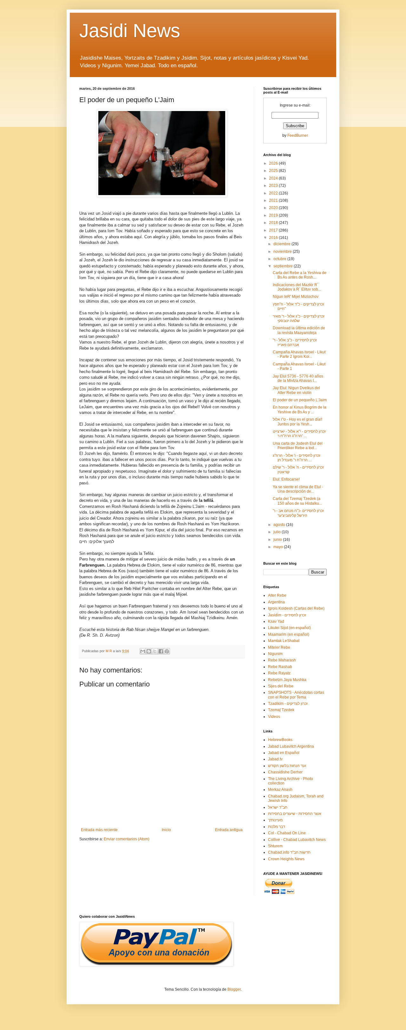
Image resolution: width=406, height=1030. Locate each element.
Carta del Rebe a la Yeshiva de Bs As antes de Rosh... (299, 275)
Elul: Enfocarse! (286, 479)
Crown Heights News (286, 859)
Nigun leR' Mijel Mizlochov (295, 296)
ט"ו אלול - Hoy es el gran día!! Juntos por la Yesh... (297, 421)
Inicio (166, 830)
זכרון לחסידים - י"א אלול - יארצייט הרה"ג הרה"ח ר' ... (299, 433)
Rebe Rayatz (279, 673)
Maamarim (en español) (288, 634)
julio (277, 532)
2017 (274, 230)
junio (278, 539)
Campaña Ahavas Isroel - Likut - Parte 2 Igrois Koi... (299, 354)
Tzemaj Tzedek (281, 710)
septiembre (283, 266)
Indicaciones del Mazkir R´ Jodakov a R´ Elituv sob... (297, 287)
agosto (279, 524)
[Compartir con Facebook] (161, 651)
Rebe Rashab (280, 667)
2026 (274, 163)
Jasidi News (129, 30)
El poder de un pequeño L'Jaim (300, 400)
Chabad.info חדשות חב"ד (289, 852)
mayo (278, 547)
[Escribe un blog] (149, 651)
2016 (274, 237)
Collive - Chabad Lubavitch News (297, 839)
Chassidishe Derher (285, 772)
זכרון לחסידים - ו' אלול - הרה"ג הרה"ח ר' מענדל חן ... (296, 457)
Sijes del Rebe (280, 686)
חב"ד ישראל (277, 807)
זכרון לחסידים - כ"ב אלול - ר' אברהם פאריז (295, 342)
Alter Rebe (277, 595)
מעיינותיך (275, 820)
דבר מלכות (276, 826)
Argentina (276, 602)
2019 (274, 215)
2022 (274, 193)
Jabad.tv (275, 759)
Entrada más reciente (99, 830)
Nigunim (275, 654)
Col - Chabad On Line (287, 833)
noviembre (283, 251)
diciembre (282, 244)
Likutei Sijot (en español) (289, 628)
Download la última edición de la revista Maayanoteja (299, 330)
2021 (274, 200)
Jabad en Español (283, 753)
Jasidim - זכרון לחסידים (287, 615)
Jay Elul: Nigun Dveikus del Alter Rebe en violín (296, 390)
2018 (274, 222)
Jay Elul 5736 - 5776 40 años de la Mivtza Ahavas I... (298, 378)
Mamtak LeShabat (283, 641)
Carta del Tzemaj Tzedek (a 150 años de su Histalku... (297, 500)
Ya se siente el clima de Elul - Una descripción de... (298, 489)
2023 (274, 185)
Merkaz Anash (280, 789)
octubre (280, 259)
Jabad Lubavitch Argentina (291, 746)
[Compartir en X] (155, 651)
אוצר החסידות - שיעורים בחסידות (294, 813)
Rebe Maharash (282, 660)
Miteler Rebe (279, 647)
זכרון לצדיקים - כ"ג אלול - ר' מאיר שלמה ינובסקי (298, 318)
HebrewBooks (280, 740)
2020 (274, 208)
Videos (274, 716)
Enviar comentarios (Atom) (126, 839)
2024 (274, 178)
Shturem (275, 846)
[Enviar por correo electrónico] (143, 651)
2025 (274, 170)
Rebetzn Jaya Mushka (287, 680)
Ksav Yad (276, 621)
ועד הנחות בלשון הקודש (287, 766)
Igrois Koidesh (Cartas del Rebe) (296, 608)
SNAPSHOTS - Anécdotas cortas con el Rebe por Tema (296, 694)
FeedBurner (297, 135)
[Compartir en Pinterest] (167, 651)
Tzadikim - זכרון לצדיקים (288, 703)
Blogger (234, 989)
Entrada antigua (229, 830)
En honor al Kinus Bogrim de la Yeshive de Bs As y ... (299, 409)
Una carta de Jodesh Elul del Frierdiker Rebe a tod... (298, 445)
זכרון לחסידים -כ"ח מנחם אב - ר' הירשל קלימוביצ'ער (298, 512)
